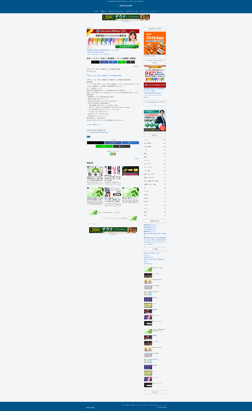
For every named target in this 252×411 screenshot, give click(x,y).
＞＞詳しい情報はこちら (93, 124)
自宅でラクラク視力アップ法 (151, 253)
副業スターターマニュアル (137, 405)
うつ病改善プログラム (150, 229)
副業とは (128, 405)
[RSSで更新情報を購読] (114, 154)
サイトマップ (163, 405)
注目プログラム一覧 (148, 405)
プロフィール (156, 405)
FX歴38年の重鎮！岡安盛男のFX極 (98, 132)
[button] (130, 62)
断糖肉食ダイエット (150, 231)
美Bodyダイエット (149, 257)
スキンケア (147, 255)
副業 (89, 136)
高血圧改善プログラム (150, 227)
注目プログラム (148, 263)
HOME (123, 405)
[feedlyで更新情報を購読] (111, 154)
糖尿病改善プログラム (150, 225)
